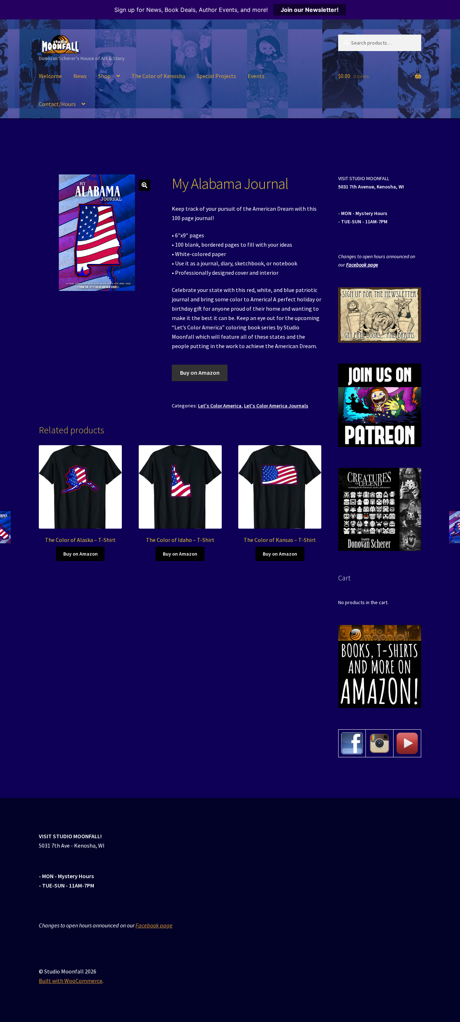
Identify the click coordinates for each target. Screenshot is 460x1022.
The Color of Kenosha (158, 75)
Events (256, 75)
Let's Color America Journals (276, 405)
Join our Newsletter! (310, 9)
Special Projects (216, 75)
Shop (104, 75)
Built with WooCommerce (70, 980)
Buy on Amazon (200, 372)
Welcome (50, 75)
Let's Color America (220, 405)
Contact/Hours (57, 104)
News (80, 75)
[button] (144, 185)
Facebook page (362, 264)
